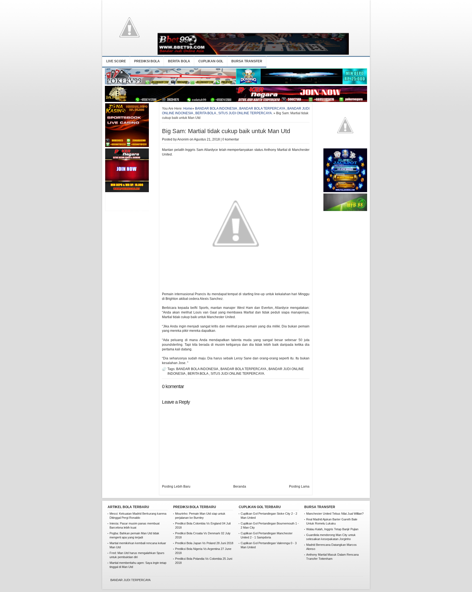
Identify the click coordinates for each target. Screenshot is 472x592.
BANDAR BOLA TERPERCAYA (262, 108)
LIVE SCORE (116, 61)
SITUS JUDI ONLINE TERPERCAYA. (245, 113)
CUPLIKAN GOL (210, 61)
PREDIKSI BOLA (147, 61)
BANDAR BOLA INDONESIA (216, 108)
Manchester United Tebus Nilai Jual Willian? (335, 513)
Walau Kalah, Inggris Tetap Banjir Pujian (332, 529)
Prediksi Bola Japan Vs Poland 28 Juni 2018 (204, 543)
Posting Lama (299, 486)
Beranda (239, 486)
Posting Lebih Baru (176, 486)
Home (187, 108)
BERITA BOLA (179, 61)
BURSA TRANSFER (246, 61)
